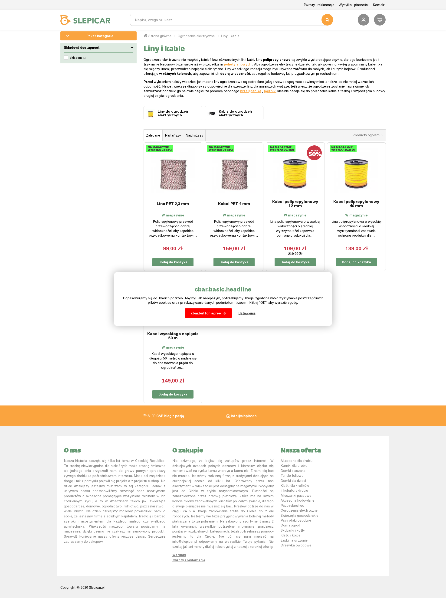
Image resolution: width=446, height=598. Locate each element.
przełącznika (250, 91)
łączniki (270, 91)
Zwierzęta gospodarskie (299, 515)
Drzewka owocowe (296, 545)
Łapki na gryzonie (294, 540)
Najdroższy (194, 135)
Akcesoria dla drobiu (296, 460)
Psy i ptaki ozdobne (296, 520)
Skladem (77, 57)
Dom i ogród (290, 525)
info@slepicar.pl (244, 416)
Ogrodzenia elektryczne (196, 36)
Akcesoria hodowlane (297, 500)
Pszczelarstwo (292, 505)
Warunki (179, 555)
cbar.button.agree (206, 313)
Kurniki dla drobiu (294, 465)
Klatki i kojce (290, 535)
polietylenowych (237, 64)
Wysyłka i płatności (353, 5)
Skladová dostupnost (82, 47)
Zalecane (153, 135)
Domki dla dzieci (293, 480)
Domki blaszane (293, 470)
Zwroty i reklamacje (319, 5)
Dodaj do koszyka (172, 262)
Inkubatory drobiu (294, 490)
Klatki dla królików (295, 485)
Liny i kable (230, 36)
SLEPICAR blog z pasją (166, 416)
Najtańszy (173, 135)
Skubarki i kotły (293, 530)
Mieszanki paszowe (296, 495)
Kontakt (379, 5)
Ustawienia (247, 313)
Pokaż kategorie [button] (99, 36)
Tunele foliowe (292, 475)
